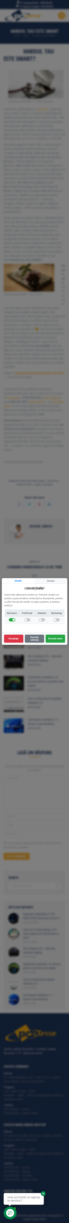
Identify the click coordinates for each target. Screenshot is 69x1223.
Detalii (18, 581)
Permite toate (55, 638)
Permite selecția (34, 638)
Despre (51, 581)
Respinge (14, 638)
